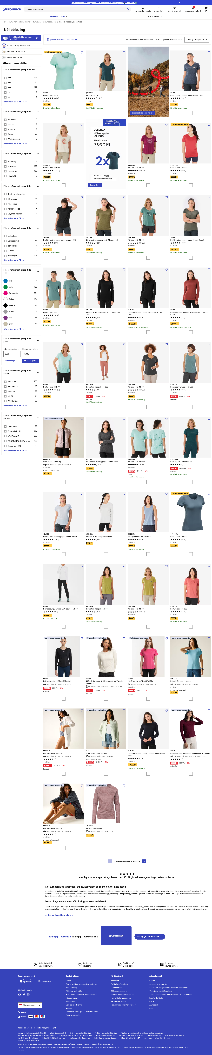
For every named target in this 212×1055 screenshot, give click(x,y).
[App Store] (27, 981)
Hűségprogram (72, 998)
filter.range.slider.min (11, 349)
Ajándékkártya (71, 1001)
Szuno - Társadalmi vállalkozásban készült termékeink (170, 995)
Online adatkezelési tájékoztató (80, 1033)
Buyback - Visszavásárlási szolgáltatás (81, 984)
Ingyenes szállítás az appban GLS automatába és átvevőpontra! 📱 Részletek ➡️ (104, 3)
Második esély (71, 988)
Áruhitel (69, 1008)
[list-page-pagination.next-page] (144, 861)
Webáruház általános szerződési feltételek (32, 1033)
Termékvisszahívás (118, 1001)
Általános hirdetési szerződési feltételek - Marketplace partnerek (142, 1033)
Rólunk (152, 981)
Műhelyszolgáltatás (74, 991)
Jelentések (148, 1038)
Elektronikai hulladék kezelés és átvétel (81, 995)
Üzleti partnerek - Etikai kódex (174, 1035)
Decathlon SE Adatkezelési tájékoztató (131, 1035)
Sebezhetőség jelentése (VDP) (130, 1038)
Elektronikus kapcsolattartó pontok (105, 1038)
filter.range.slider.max (30, 349)
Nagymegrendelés (73, 1015)
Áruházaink (153, 1005)
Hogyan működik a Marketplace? (123, 1005)
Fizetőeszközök (117, 988)
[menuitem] (58, 16)
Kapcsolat (115, 981)
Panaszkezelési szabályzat (105, 1035)
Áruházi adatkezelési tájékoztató (106, 1033)
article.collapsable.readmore (59, 915)
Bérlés (68, 981)
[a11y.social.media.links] (19, 995)
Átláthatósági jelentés (162, 1038)
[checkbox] (21, 281)
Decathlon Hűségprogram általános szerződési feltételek (37, 1035)
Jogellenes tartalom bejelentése (79, 1038)
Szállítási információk (119, 984)
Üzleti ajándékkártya (74, 1005)
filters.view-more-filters (13, 102)
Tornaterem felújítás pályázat (161, 991)
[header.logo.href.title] (12, 9)
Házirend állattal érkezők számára (53, 1038)
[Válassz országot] (30, 1005)
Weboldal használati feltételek (28, 1038)
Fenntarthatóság (156, 998)
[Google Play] (46, 981)
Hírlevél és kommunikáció (121, 998)
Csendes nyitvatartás (158, 984)
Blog (151, 1008)
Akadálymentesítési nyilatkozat (28, 1040)
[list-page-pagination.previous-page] (110, 861)
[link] (142, 113)
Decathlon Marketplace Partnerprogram (82, 1012)
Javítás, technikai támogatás (122, 995)
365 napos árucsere (119, 991)
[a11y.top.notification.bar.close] (179, 2)
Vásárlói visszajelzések (58, 1033)
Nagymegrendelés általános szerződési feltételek (76, 1035)
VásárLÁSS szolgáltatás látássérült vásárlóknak (168, 988)
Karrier (152, 1001)
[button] (21, 77)
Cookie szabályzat (154, 1035)
